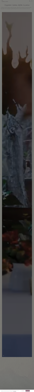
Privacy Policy (14, 391)
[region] (17, 391)
